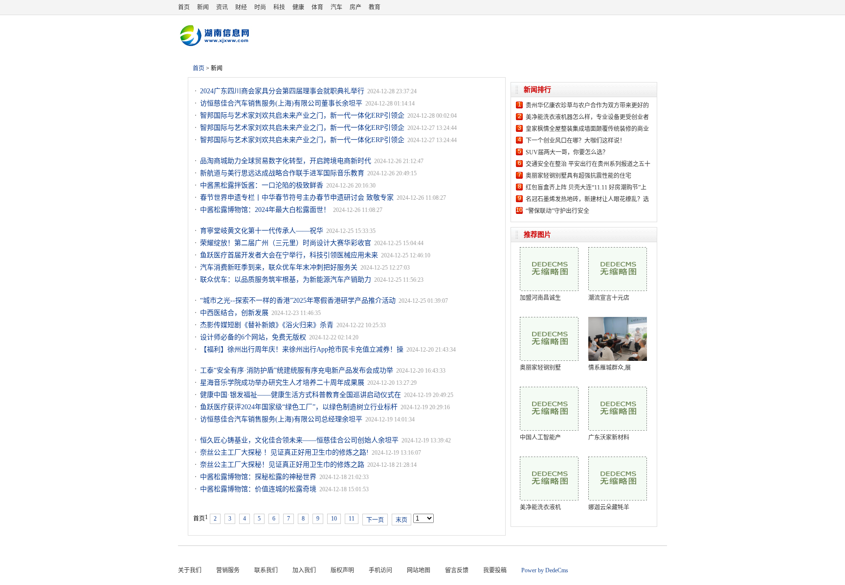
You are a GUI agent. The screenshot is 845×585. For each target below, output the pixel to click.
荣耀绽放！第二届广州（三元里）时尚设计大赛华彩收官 (285, 243)
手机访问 (380, 570)
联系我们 (266, 570)
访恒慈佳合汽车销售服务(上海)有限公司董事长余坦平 (281, 103)
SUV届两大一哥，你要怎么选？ (567, 152)
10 (334, 518)
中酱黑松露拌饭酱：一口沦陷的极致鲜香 (261, 185)
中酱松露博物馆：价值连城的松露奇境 (258, 489)
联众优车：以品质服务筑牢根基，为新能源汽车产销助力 (285, 279)
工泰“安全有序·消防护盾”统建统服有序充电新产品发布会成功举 (296, 370)
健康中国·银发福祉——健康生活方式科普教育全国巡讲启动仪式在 (300, 394)
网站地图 (418, 570)
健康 (298, 7)
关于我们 (189, 570)
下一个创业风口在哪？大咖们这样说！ (575, 140)
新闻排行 (537, 89)
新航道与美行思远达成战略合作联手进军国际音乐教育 (282, 173)
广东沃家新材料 (608, 437)
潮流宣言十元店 (608, 297)
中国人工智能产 (540, 437)
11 (352, 518)
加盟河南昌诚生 (540, 297)
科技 (279, 7)
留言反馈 (456, 570)
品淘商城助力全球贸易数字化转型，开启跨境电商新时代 (285, 161)
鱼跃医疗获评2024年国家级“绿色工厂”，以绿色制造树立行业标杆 (299, 407)
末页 (401, 520)
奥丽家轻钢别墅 (540, 367)
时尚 (260, 7)
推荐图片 (537, 234)
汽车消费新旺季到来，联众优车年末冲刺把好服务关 (278, 267)
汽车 (336, 7)
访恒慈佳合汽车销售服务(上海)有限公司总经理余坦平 (281, 419)
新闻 (203, 7)
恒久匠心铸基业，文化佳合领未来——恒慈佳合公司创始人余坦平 (299, 440)
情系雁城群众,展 (609, 367)
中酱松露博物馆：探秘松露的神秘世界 (258, 477)
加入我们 (304, 570)
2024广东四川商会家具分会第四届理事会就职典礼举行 (282, 91)
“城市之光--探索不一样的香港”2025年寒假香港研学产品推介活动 (298, 300)
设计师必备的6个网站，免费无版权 (253, 337)
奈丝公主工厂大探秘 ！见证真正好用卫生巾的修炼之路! (284, 452)
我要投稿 (495, 570)
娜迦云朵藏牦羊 (608, 507)
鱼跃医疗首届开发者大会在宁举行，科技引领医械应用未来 (289, 255)
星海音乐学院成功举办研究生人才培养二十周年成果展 (282, 382)
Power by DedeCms (544, 570)
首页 (184, 7)
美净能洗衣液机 (540, 507)
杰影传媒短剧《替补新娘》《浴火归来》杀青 (267, 325)
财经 (241, 7)
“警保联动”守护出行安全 (557, 211)
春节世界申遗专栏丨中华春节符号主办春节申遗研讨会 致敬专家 (297, 197)
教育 (374, 7)
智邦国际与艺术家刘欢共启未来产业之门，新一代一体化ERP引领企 (302, 115)
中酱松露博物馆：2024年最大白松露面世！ (265, 209)
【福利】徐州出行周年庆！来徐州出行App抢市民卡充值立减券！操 (301, 349)
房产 (355, 7)
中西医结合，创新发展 (234, 312)
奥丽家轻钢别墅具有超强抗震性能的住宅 (578, 175)
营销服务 (228, 570)
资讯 (222, 7)
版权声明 (342, 570)
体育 (317, 7)
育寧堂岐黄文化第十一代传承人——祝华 (261, 230)
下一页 (375, 520)
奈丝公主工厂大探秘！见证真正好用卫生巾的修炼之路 (282, 464)
